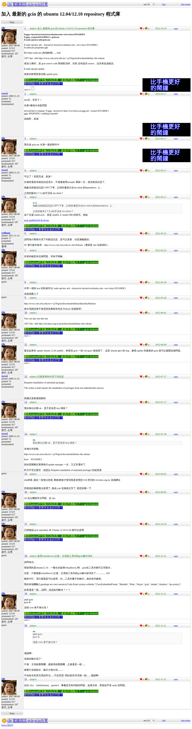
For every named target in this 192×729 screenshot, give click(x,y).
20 (26, 625)
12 (26, 376)
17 (26, 523)
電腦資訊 (19, 4)
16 (26, 492)
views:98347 (7, 725)
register (187, 4)
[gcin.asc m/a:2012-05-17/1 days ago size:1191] (33, 90)
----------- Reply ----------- (12, 22)
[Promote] (141, 28)
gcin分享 (41, 4)
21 (26, 679)
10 (26, 312)
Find (163, 4)
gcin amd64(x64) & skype (36, 220)
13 (26, 402)
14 (26, 434)
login (183, 4)
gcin (30, 4)
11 (26, 344)
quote (176, 28)
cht (9, 4)
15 (26, 473)
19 (26, 593)
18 (26, 555)
